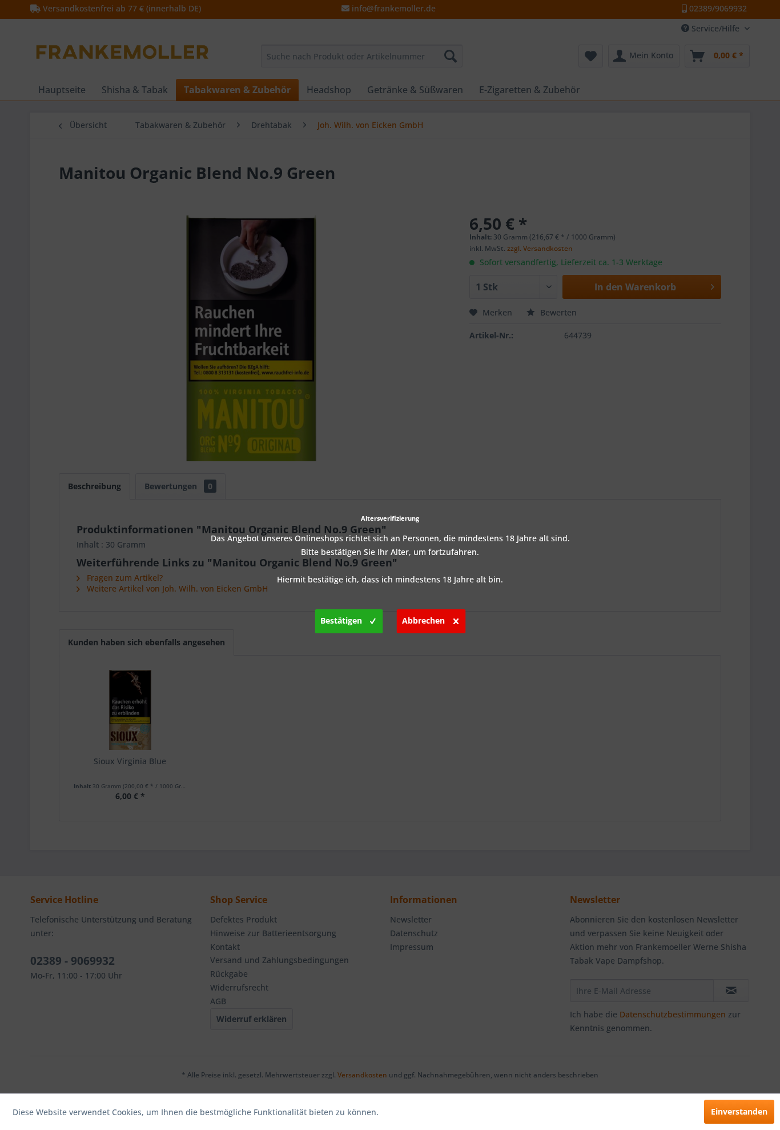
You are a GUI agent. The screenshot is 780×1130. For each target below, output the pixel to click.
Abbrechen (423, 620)
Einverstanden (739, 1111)
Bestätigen (341, 620)
